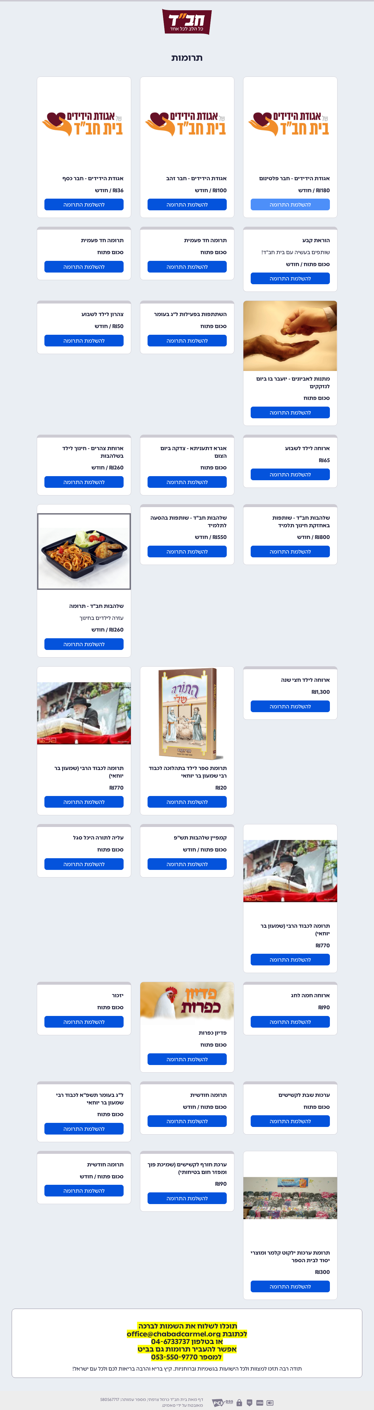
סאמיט (169, 1405)
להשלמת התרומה (290, 205)
